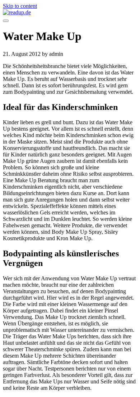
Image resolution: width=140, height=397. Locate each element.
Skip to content (20, 6)
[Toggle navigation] (6, 21)
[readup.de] (70, 12)
